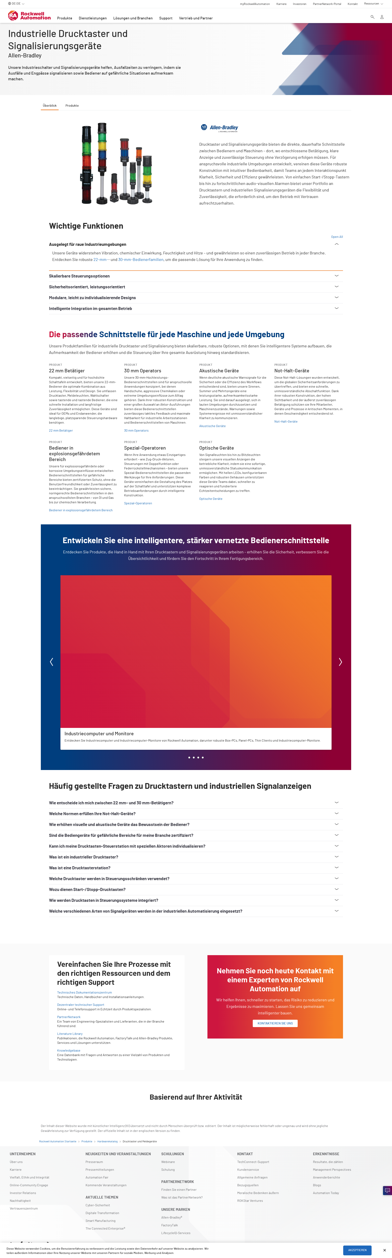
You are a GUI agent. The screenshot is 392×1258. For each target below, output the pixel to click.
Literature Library (69, 1033)
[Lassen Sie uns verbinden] (387, 1190)
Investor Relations (23, 1193)
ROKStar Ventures (250, 1200)
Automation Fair (97, 1177)
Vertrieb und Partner (196, 18)
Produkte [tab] (72, 105)
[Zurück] (51, 662)
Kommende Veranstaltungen (106, 1185)
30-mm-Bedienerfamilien (141, 260)
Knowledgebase (68, 1050)
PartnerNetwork (68, 1017)
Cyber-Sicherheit (98, 1205)
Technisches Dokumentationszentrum (84, 992)
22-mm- (101, 260)
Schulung (168, 1169)
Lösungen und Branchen (133, 18)
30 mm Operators (136, 430)
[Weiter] (340, 662)
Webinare (168, 1162)
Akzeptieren (357, 1250)
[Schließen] (385, 1250)
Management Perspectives (332, 1169)
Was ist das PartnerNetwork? (182, 1197)
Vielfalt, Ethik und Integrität (29, 1177)
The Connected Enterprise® (105, 1228)
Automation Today (326, 1193)
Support (166, 18)
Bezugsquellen (248, 1185)
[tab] (189, 758)
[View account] (382, 17)
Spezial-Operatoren (138, 503)
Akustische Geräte (212, 426)
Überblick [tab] (50, 105)
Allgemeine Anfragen (252, 1177)
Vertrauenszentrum (24, 1208)
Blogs (317, 1185)
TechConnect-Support (253, 1162)
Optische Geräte (211, 498)
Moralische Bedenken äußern (258, 1193)
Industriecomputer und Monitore (83, 577)
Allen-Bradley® (171, 1217)
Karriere (16, 1169)
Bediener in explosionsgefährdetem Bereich (81, 510)
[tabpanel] (196, 527)
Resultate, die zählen (328, 1162)
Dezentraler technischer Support (80, 1004)
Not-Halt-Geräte (286, 421)
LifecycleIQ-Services (175, 1233)
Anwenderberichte (326, 1177)
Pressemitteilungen (100, 1169)
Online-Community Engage (29, 1185)
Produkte (64, 18)
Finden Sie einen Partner (179, 1189)
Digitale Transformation (102, 1213)
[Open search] (372, 17)
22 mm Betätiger (61, 430)
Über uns (16, 1162)
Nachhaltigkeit (20, 1200)
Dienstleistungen (93, 18)
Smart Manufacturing (101, 1220)
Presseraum (94, 1162)
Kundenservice (248, 1169)
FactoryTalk (169, 1225)
